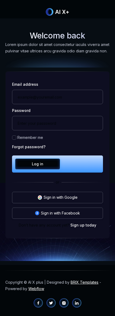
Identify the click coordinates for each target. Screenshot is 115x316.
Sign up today (83, 225)
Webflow (36, 288)
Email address (25, 84)
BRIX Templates (84, 282)
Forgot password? (28, 147)
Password (21, 110)
